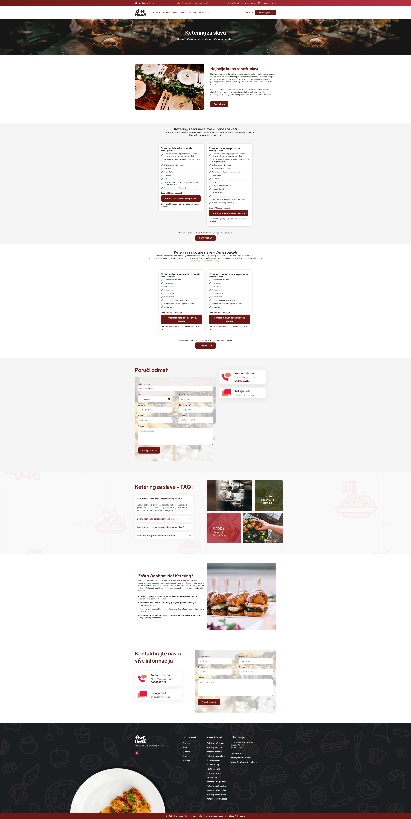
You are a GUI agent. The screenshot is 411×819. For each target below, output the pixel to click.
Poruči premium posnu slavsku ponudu (229, 319)
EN (249, 12)
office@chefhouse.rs (268, 3)
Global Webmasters (237, 816)
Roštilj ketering (213, 769)
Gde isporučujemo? (146, 3)
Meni (175, 12)
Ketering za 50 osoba (216, 794)
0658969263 (251, 3)
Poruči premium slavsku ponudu (228, 213)
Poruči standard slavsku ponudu (181, 198)
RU (252, 12)
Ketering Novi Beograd (217, 798)
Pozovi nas (219, 104)
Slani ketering (213, 764)
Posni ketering (213, 760)
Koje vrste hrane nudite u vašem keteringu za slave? (160, 498)
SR (247, 12)
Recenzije (192, 12)
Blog (201, 12)
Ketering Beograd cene (217, 781)
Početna (156, 12)
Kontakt (210, 12)
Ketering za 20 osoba (216, 786)
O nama (183, 12)
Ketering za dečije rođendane (215, 775)
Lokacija (141, 405)
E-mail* (141, 415)
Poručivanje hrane (266, 12)
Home (180, 39)
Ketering (166, 12)
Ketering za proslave (199, 39)
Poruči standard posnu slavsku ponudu (181, 319)
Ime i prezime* (185, 405)
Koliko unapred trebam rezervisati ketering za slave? (160, 527)
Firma (241, 656)
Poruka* (141, 426)
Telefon (182, 415)
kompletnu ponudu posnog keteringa (205, 261)
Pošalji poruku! (149, 450)
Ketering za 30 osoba (216, 790)
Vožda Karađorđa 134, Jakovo (244, 762)
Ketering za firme (214, 751)
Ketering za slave (214, 747)
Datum (141, 394)
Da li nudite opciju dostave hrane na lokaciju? (157, 535)
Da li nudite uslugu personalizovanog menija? (157, 519)
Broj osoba (183, 394)
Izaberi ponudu (144, 384)
